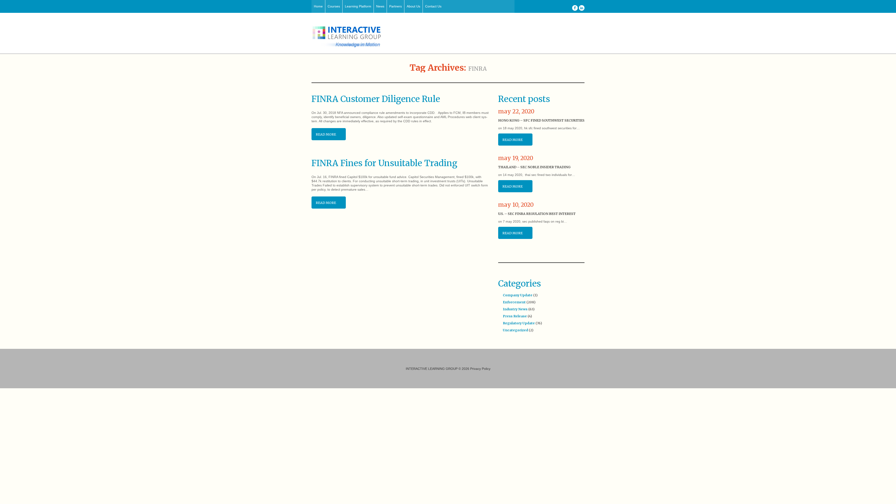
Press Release (515, 316)
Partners (395, 6)
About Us (413, 6)
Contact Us (433, 6)
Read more (326, 134)
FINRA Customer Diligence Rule (376, 99)
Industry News (515, 309)
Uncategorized (515, 330)
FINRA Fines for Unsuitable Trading (384, 163)
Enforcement (514, 302)
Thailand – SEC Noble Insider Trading (534, 167)
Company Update (517, 295)
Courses (334, 6)
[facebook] (575, 8)
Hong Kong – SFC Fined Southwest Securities (541, 120)
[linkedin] (581, 8)
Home (318, 6)
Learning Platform (358, 6)
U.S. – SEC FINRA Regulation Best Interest (537, 214)
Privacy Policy (480, 369)
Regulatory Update (519, 323)
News (380, 6)
